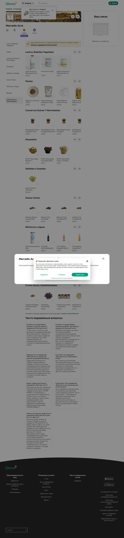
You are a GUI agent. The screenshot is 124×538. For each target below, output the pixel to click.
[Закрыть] (103, 258)
